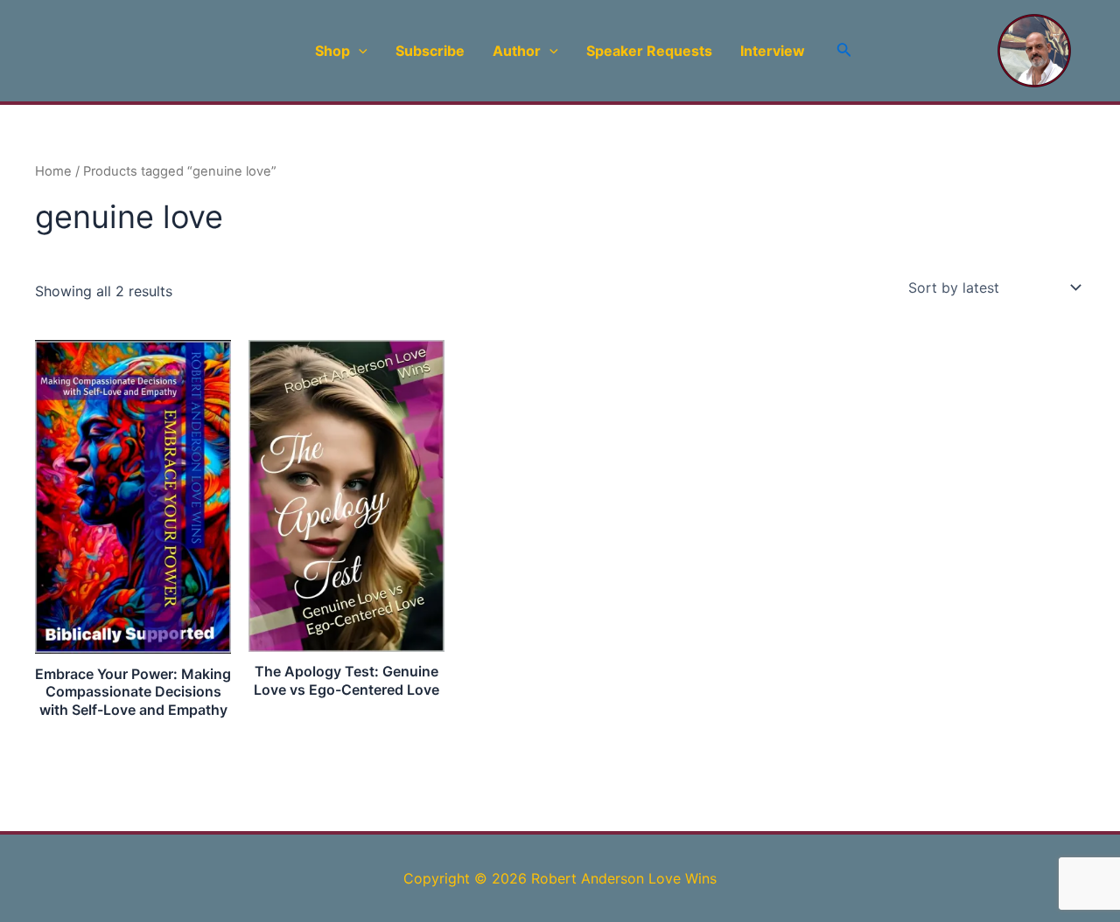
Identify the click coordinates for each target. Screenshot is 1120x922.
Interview (772, 50)
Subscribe (430, 50)
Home (53, 171)
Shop (332, 50)
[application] (359, 51)
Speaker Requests (649, 50)
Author (517, 50)
